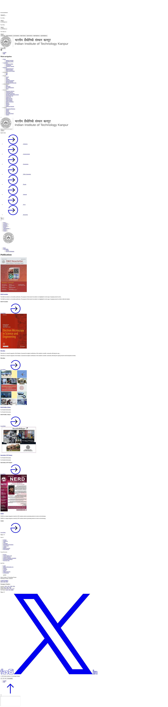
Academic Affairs (9, 64)
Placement (8, 112)
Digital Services (9, 99)
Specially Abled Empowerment (12, 94)
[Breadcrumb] (1, 245)
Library (7, 105)
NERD (2, 513)
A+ (5, 678)
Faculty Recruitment (10, 80)
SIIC (7, 73)
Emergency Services (10, 91)
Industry (7, 110)
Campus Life (6, 545)
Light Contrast (29, 35)
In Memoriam (6, 572)
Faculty (7, 77)
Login (4, 565)
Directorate (8, 86)
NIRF (4, 542)
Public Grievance (6, 571)
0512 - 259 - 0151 (4, 581)
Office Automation (10, 101)
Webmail (7, 104)
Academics (5, 62)
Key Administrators (10, 87)
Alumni (7, 111)
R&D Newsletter (9, 69)
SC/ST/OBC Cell (9, 95)
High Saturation (9, 35)
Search (2, 129)
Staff (7, 78)
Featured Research (9, 68)
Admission (25, 144)
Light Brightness (44, 35)
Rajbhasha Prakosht (10, 106)
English (4, 52)
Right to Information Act (8, 567)
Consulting (5, 543)
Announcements (26, 154)
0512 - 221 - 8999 (9, 589)
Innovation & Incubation (8, 544)
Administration (6, 228)
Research (5, 67)
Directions (3, 350)
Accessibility (10, 678)
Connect (5, 230)
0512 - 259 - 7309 (7, 587)
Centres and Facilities (10, 71)
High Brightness (36, 35)
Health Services (9, 98)
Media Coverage (6, 548)
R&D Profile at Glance (6, 407)
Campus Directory (7, 557)
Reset (2, 20)
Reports (4, 554)
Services (5, 229)
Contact (4, 547)
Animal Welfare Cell (7, 555)
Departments (8, 65)
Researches (25, 214)
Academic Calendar (10, 66)
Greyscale (3, 35)
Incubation (5, 226)
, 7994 (13, 586)
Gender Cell (8, 97)
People (4, 227)
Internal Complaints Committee (9, 558)
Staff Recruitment (9, 81)
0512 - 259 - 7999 (8, 586)
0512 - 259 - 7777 (10, 588)
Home (4, 59)
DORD (7, 250)
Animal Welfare (9, 100)
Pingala (7, 102)
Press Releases (6, 549)
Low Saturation (16, 35)
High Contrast (23, 35)
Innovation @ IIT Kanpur (6, 455)
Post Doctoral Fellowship (11, 82)
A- (1, 678)
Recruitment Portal (10, 113)
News (24, 204)
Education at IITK (9, 61)
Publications (5, 249)
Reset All (2, 15)
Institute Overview (9, 60)
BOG (7, 85)
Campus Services (9, 92)
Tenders (7, 114)
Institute (4, 539)
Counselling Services (10, 93)
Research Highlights (10, 251)
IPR (6, 74)
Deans (7, 88)
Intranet (4, 570)
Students (7, 79)
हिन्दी (4, 53)
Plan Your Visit (6, 560)
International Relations (10, 108)
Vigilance (5, 569)
